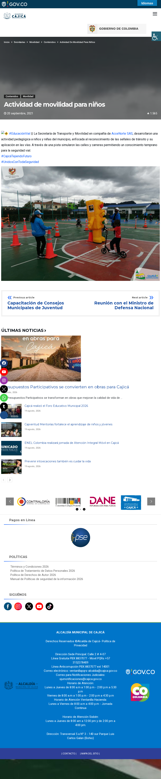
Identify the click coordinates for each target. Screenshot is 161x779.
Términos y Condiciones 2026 (29, 566)
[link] (122, 133)
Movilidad (28, 96)
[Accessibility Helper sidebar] (156, 36)
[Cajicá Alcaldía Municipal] (15, 9)
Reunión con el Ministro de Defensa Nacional (124, 303)
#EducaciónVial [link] (19, 133)
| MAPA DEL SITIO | (90, 753)
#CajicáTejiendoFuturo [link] (16, 156)
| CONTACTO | (68, 753)
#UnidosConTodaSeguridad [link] (20, 162)
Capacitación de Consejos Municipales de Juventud (35, 303)
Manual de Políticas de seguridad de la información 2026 (46, 579)
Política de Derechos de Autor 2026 (33, 575)
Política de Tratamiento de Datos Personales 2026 (42, 571)
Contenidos (12, 96)
